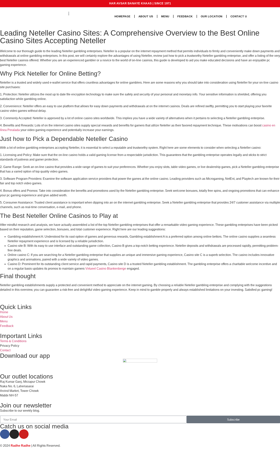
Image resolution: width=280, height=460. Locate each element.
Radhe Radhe (20, 445)
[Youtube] (24, 434)
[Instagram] (14, 434)
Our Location (211, 16)
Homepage (122, 16)
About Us (145, 16)
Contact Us (239, 16)
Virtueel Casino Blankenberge (105, 268)
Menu (165, 16)
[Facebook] (5, 434)
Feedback (185, 16)
